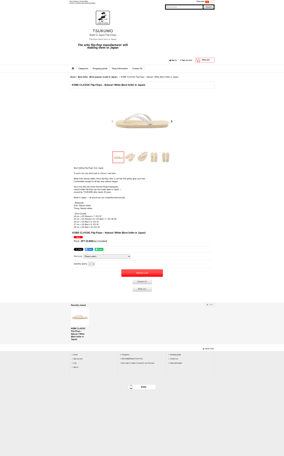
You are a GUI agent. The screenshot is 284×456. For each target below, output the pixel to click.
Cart (74, 363)
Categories (125, 354)
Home (75, 354)
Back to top (209, 348)
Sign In (174, 60)
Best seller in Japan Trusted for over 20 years (138, 363)
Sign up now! (187, 60)
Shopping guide (175, 354)
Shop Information (176, 363)
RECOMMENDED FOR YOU (132, 359)
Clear (211, 304)
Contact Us (142, 281)
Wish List (142, 289)
